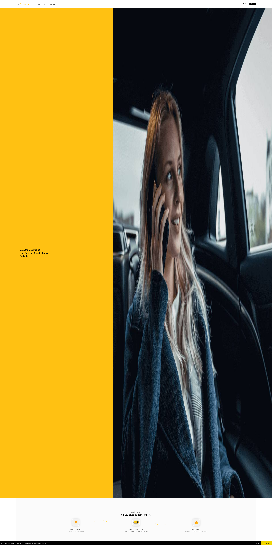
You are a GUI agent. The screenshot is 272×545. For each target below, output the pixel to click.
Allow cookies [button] (266, 543)
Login (253, 4)
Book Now (52, 4)
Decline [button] (257, 543)
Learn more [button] (45, 543)
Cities (44, 4)
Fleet (39, 4)
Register (245, 4)
